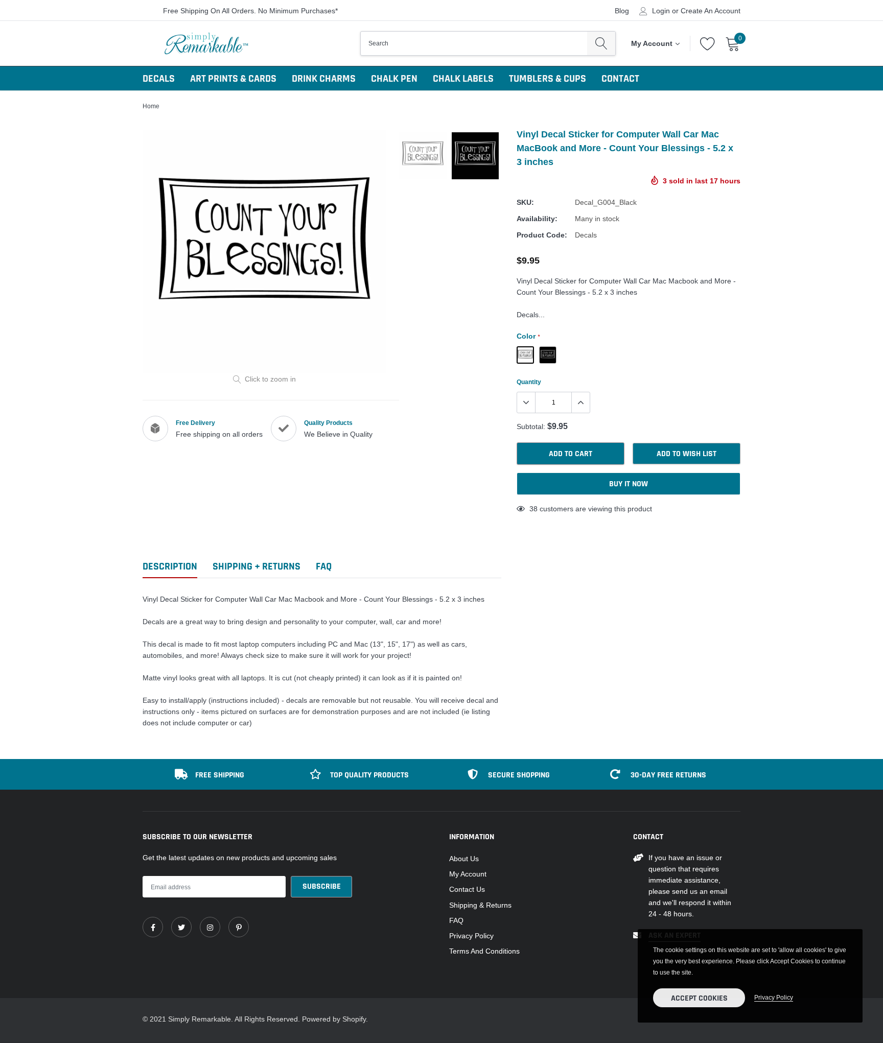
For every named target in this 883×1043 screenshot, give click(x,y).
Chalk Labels (463, 78)
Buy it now (628, 484)
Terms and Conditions (484, 951)
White (547, 355)
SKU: (525, 202)
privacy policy (773, 997)
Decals (159, 78)
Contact (620, 78)
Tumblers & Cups (547, 78)
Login (661, 10)
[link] (153, 927)
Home (151, 106)
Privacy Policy (471, 936)
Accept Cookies (699, 998)
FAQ (456, 920)
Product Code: (542, 235)
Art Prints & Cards (233, 78)
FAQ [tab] (324, 566)
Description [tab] (170, 566)
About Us (464, 859)
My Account (467, 874)
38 (533, 509)
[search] (601, 43)
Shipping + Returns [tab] (256, 566)
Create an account (710, 10)
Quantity (529, 382)
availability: (537, 219)
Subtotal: (531, 426)
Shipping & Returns (480, 905)
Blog (622, 11)
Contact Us (467, 889)
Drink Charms (324, 78)
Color (528, 336)
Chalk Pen (394, 78)
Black (525, 355)
